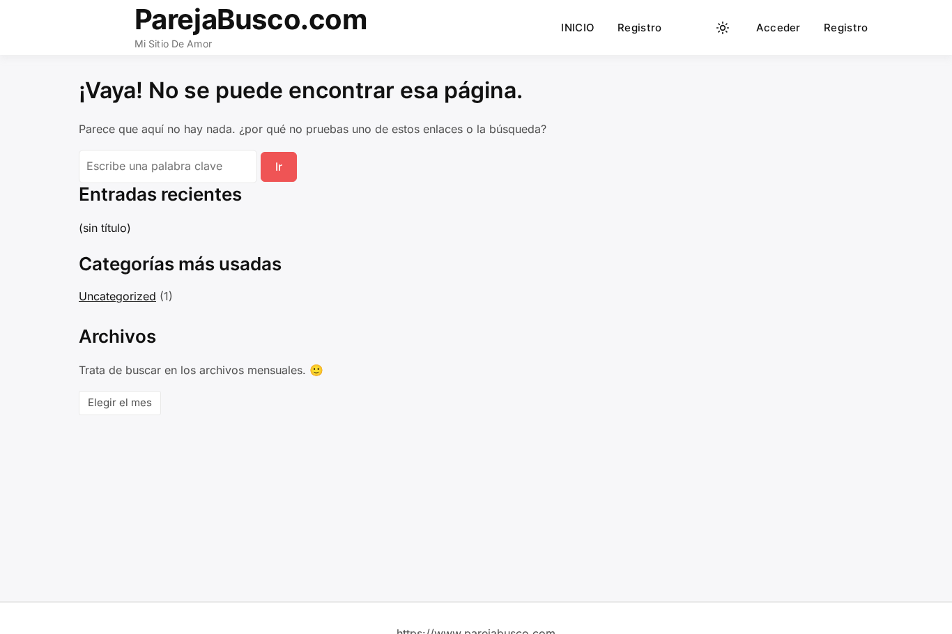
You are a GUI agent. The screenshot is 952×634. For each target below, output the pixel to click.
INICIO (577, 27)
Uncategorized (117, 296)
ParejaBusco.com (251, 19)
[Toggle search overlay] (696, 28)
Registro (639, 27)
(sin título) (105, 228)
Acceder (778, 27)
